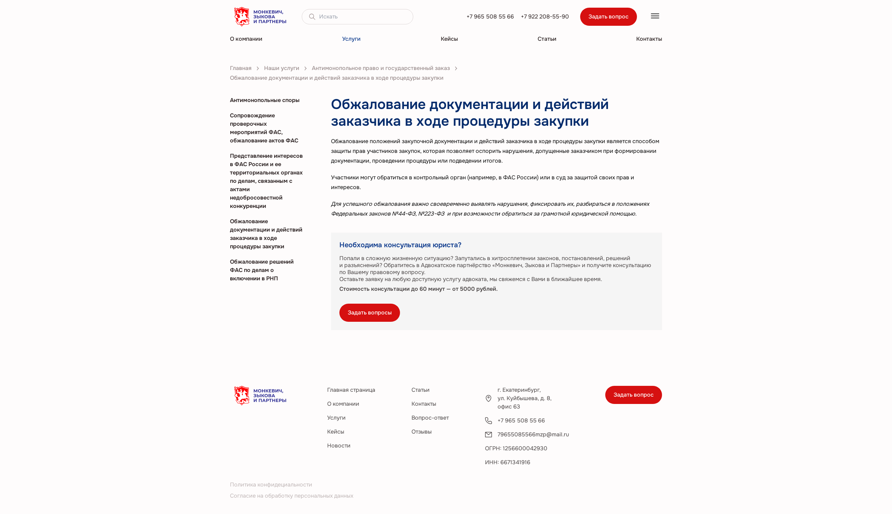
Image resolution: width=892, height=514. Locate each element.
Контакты (649, 38)
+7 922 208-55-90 (545, 16)
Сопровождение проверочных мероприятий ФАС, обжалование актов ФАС (264, 128)
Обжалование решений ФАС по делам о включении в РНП (262, 270)
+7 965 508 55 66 (490, 16)
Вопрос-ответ (430, 417)
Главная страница (351, 390)
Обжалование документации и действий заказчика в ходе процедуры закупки (266, 234)
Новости (339, 445)
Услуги (351, 38)
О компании (246, 38)
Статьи (547, 38)
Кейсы (449, 38)
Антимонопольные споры (265, 100)
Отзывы (422, 431)
